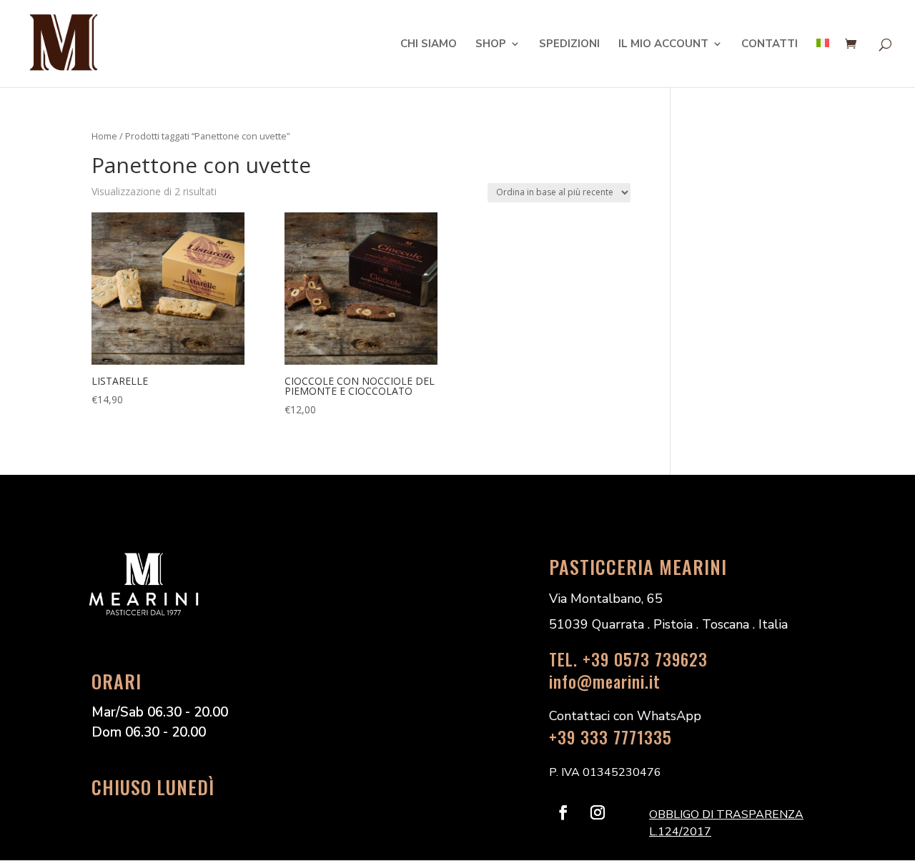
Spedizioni (569, 45)
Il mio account (663, 45)
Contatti (769, 45)
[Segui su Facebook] (563, 812)
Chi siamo (428, 45)
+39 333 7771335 (610, 737)
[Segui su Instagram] (597, 812)
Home (104, 135)
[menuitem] (822, 63)
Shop (490, 45)
